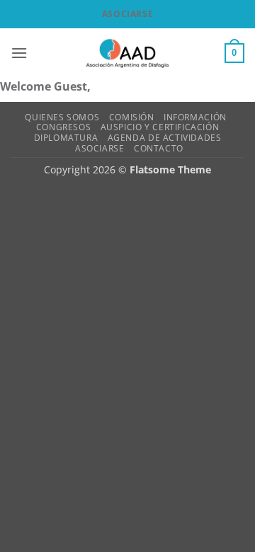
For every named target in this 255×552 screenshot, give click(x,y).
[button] (19, 52)
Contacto (158, 148)
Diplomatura (66, 138)
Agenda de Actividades (165, 138)
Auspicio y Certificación (160, 127)
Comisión (131, 117)
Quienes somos (62, 117)
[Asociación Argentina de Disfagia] (127, 53)
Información (195, 117)
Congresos (63, 127)
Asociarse (127, 14)
